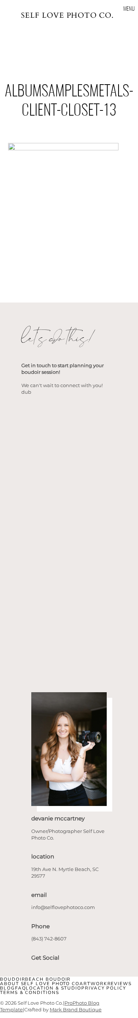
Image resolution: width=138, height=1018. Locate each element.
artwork (93, 984)
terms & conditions (29, 992)
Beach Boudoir (48, 979)
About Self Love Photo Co (39, 984)
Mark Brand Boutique (76, 1009)
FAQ (20, 988)
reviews (119, 984)
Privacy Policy (103, 988)
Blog (7, 988)
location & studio (53, 988)
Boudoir (12, 979)
